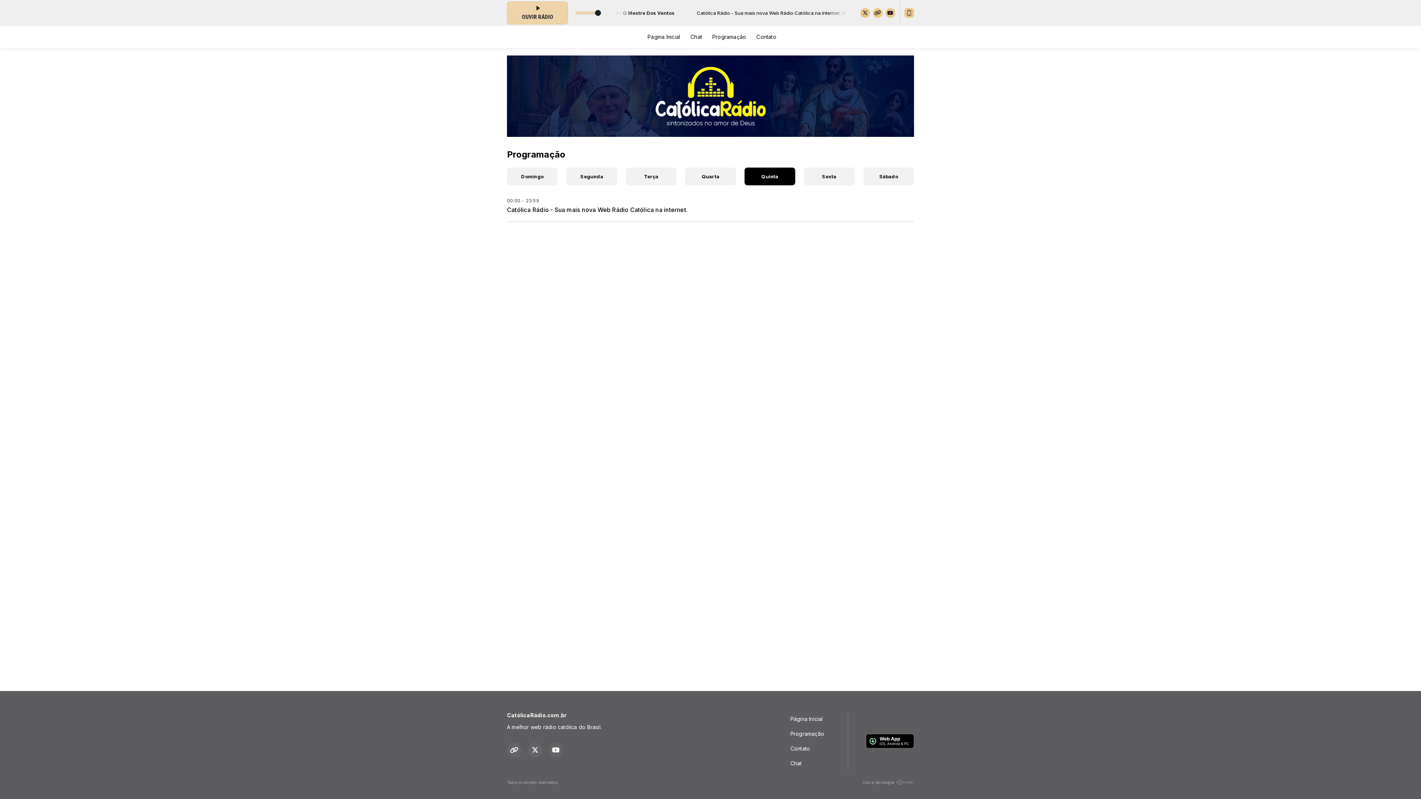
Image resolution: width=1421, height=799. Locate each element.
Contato (766, 37)
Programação (729, 37)
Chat (696, 37)
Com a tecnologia (878, 782)
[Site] (878, 13)
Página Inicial (664, 37)
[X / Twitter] (865, 13)
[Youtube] (890, 13)
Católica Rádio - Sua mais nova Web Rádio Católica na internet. (597, 209)
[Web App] (909, 13)
